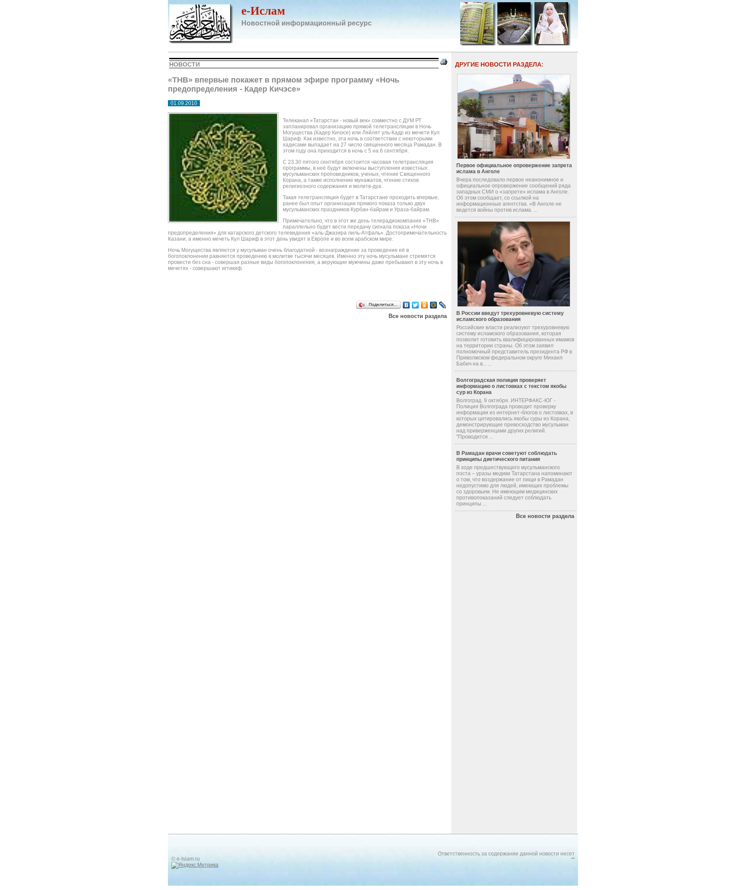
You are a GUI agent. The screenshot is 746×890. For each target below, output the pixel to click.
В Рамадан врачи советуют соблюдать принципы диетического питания (506, 456)
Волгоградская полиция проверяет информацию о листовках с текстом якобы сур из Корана (511, 386)
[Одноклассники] (424, 305)
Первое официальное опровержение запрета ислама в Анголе (514, 168)
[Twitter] (415, 305)
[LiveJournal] (442, 305)
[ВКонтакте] (406, 305)
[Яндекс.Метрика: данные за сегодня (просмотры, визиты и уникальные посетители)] (194, 865)
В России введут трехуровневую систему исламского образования (510, 316)
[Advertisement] (278, 330)
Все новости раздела (418, 316)
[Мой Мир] (433, 305)
